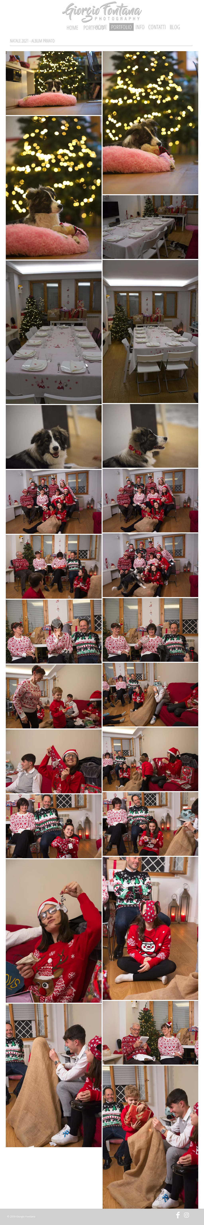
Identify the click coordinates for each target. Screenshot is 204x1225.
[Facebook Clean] (178, 1215)
